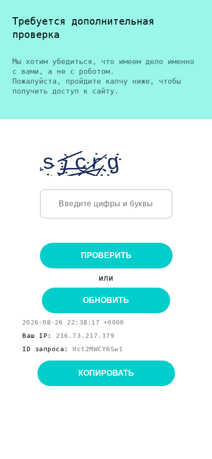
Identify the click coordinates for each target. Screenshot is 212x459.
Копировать (106, 373)
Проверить (106, 255)
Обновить (106, 300)
